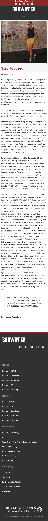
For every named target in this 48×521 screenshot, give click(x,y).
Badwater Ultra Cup (10, 390)
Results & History (9, 402)
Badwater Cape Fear (10, 376)
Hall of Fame (7, 460)
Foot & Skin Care (9, 456)
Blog (4, 437)
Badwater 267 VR (9, 371)
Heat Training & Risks (11, 451)
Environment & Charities (12, 482)
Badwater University (10, 433)
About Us (6, 473)
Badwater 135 (7, 385)
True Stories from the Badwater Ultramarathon (21, 442)
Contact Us (6, 491)
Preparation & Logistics (11, 447)
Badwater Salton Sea (10, 380)
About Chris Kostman (11, 487)
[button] (24, 15)
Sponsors (6, 477)
